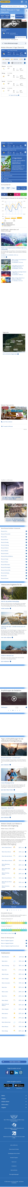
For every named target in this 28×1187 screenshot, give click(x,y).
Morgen (7, 16)
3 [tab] (13, 710)
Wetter (3, 1095)
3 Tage (12, 16)
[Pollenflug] (22, 2)
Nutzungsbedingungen (14, 1174)
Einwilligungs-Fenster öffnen (14, 1153)
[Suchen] (25, 6)
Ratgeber (3, 1107)
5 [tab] (17, 710)
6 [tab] (19, 710)
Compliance (14, 1166)
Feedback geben (13, 34)
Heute (2, 16)
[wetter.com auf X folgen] (12, 1073)
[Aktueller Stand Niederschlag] (14, 343)
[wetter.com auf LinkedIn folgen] (16, 1072)
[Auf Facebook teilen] (4, 194)
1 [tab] (8, 710)
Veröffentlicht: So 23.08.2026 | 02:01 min (9, 255)
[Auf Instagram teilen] (17, 194)
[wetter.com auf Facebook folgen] (7, 1072)
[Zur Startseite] (6, 1)
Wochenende (19, 16)
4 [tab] (15, 710)
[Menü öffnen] (25, 1)
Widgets (3, 1098)
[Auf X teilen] (11, 194)
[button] (14, 53)
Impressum (14, 1161)
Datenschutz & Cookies (14, 1149)
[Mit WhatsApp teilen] (23, 194)
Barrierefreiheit (14, 1170)
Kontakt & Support (14, 1157)
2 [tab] (10, 710)
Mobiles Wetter (5, 1101)
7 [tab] (21, 910)
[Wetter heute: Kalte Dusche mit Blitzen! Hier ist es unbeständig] (14, 239)
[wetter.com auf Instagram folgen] (21, 1072)
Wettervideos (4, 1104)
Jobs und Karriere (14, 1145)
